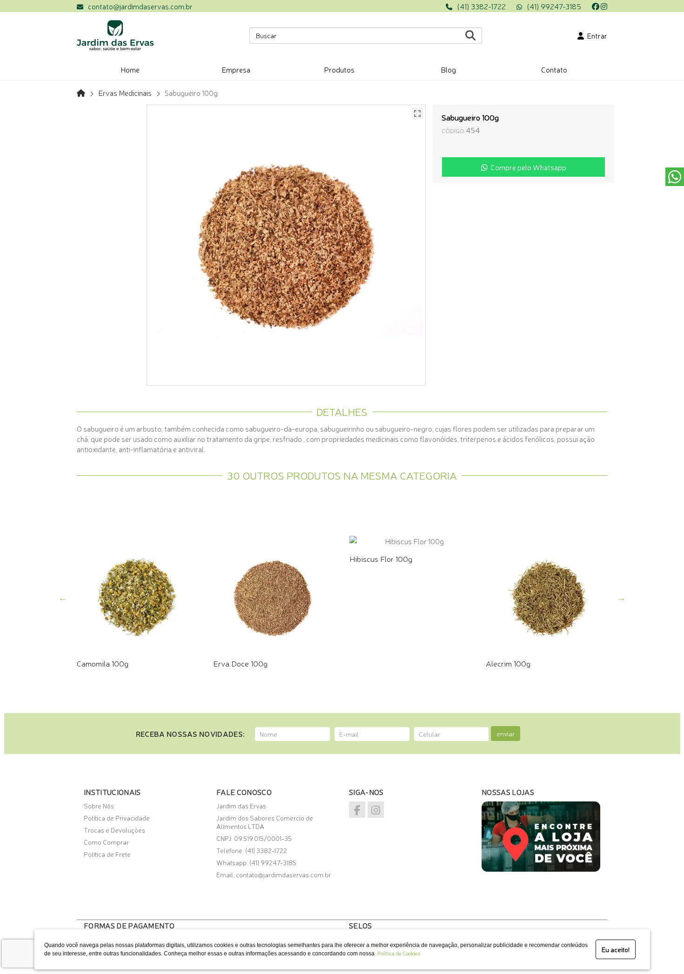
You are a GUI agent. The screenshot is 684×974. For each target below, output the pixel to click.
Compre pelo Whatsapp (527, 167)
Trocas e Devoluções (114, 830)
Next (621, 597)
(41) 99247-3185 (554, 6)
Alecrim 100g (508, 663)
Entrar (595, 35)
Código (453, 130)
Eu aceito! (616, 949)
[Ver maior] (417, 113)
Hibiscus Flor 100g (380, 558)
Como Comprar (106, 842)
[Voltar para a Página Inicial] (81, 92)
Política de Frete (107, 854)
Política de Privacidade (117, 818)
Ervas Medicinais (125, 92)
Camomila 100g (102, 663)
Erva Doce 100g (240, 663)
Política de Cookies (397, 953)
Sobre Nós (99, 805)
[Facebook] (595, 6)
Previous (62, 597)
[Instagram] (604, 6)
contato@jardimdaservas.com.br (140, 6)
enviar (505, 733)
